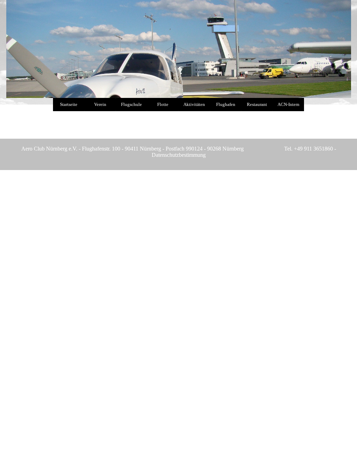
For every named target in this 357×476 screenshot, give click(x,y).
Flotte (162, 104)
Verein (100, 104)
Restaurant (257, 104)
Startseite (68, 104)
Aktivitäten (194, 104)
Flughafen (225, 104)
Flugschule (131, 104)
